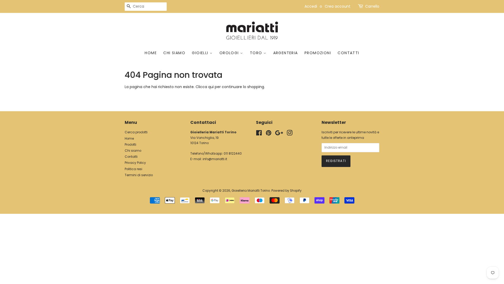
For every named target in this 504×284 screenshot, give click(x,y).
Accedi (310, 6)
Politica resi (133, 169)
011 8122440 (233, 153)
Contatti (348, 52)
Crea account (337, 6)
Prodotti (130, 145)
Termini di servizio (139, 175)
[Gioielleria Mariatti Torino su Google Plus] (279, 134)
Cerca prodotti (136, 132)
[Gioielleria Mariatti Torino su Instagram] (289, 134)
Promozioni (317, 52)
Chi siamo (174, 52)
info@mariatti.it (215, 159)
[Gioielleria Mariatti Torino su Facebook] (259, 134)
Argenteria (285, 52)
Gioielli (201, 52)
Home (151, 52)
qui (211, 86)
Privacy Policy (135, 163)
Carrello (372, 6)
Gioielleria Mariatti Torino (251, 191)
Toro (257, 52)
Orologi (229, 52)
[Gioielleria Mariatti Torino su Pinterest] (268, 134)
